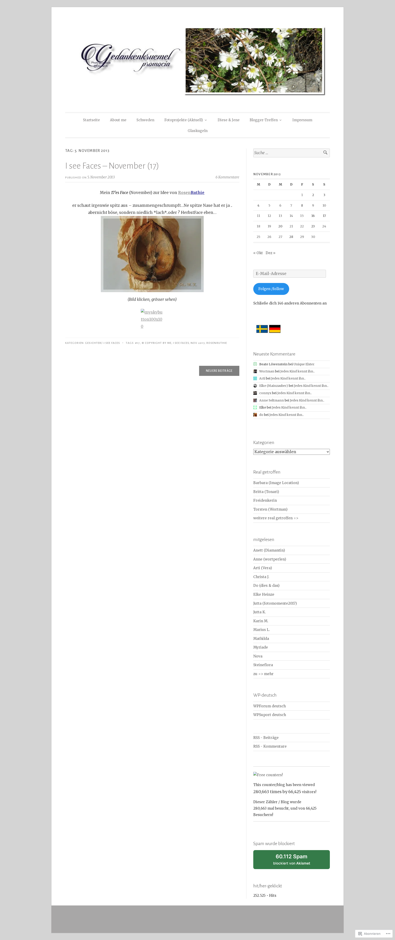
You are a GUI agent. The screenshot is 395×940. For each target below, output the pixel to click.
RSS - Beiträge (266, 737)
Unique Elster (304, 364)
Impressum (302, 120)
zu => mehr (263, 674)
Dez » (270, 253)
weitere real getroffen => (275, 518)
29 (302, 237)
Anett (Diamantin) (269, 550)
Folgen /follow (271, 289)
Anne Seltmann (271, 400)
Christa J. (261, 577)
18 (258, 226)
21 (291, 226)
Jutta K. (259, 612)
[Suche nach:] (291, 152)
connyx (265, 393)
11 (258, 216)
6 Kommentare (227, 177)
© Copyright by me (156, 343)
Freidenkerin (265, 500)
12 (269, 216)
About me (118, 120)
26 (269, 237)
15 (302, 216)
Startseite (91, 120)
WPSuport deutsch (269, 715)
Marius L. (261, 630)
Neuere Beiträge (219, 370)
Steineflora (263, 665)
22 (302, 226)
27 (280, 237)
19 (269, 226)
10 (324, 205)
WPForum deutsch (269, 706)
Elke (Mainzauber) (273, 386)
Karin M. (260, 621)
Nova (257, 656)
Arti (262, 378)
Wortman (266, 371)
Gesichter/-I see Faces (102, 343)
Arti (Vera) (262, 568)
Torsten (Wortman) (270, 509)
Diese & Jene (229, 120)
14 (291, 216)
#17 (137, 343)
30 (313, 237)
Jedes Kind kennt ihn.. (297, 371)
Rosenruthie (216, 343)
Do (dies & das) (266, 585)
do (261, 415)
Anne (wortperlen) (269, 559)
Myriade (260, 647)
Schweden (145, 120)
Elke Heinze (263, 594)
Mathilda (261, 638)
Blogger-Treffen (264, 120)
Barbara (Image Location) (276, 483)
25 (258, 237)
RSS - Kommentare (270, 746)
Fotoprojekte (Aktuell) (183, 120)
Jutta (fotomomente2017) (275, 603)
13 (280, 216)
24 (324, 226)
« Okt (258, 253)
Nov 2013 (198, 343)
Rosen (184, 192)
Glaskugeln (198, 131)
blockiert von (297, 861)
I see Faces (181, 343)
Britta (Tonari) (266, 492)
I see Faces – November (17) (112, 165)
